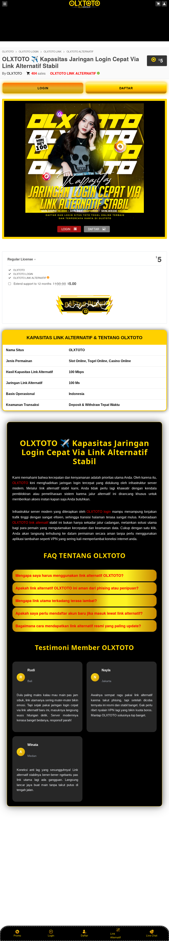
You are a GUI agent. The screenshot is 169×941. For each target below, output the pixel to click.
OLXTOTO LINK (52, 51)
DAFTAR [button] (93, 229)
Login (51, 935)
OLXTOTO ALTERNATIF (80, 51)
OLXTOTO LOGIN (29, 51)
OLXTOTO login (99, 511)
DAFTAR (126, 88)
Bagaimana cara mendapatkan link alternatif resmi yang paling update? (78, 626)
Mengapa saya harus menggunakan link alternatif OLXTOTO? (69, 575)
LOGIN (43, 88)
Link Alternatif (115, 935)
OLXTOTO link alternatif (30, 522)
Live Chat (151, 935)
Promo (17, 935)
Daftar (84, 935)
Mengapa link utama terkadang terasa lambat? (56, 600)
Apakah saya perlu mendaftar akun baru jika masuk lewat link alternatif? (79, 613)
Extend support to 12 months (45, 283)
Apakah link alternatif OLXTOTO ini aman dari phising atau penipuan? (76, 588)
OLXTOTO (8, 51)
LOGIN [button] (65, 229)
